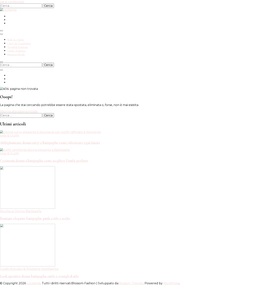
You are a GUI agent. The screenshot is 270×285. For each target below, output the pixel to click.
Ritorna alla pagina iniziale (19, 111)
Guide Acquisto (16, 51)
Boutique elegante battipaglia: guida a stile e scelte (35, 218)
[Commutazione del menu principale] (1, 30)
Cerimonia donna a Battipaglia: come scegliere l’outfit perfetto (44, 161)
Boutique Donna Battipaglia (20, 211)
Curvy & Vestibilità (19, 43)
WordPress (171, 283)
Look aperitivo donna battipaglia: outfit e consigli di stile (39, 276)
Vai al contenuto (12, 1)
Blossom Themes (130, 283)
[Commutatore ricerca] (1, 61)
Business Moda (16, 54)
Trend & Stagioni (17, 47)
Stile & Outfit (15, 40)
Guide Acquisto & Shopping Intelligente (29, 269)
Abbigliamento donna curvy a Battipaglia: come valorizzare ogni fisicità (50, 143)
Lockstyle (33, 283)
